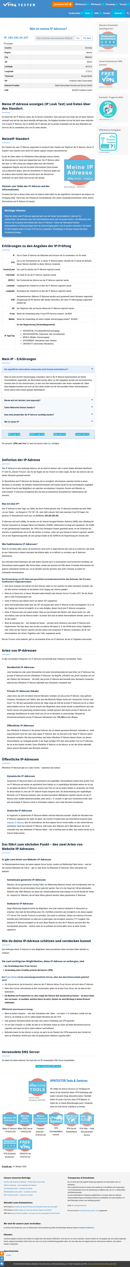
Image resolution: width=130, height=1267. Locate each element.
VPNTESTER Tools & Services (68, 1081)
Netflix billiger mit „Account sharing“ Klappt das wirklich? (33, 1210)
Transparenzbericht (80, 1205)
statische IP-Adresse (15, 822)
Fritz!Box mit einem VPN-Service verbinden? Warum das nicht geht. (36, 1207)
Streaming (110, 4)
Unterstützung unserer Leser (89, 1210)
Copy (78, 38)
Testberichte (74, 13)
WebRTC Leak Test (37, 434)
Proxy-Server (11, 977)
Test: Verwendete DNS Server (49, 1066)
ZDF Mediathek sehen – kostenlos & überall (18, 1188)
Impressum (91, 1264)
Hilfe (96, 13)
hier (49, 443)
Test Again (87, 38)
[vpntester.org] (19, 4)
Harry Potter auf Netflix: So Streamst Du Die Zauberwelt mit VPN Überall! (36, 1213)
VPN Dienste (80, 4)
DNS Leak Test (14, 434)
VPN (67, 1013)
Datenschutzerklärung (103, 1264)
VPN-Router (96, 4)
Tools (87, 13)
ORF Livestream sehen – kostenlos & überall (18, 1195)
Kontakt (106, 13)
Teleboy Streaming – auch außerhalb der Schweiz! (20, 1185)
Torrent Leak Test (82, 434)
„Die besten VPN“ (61, 4)
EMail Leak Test (59, 434)
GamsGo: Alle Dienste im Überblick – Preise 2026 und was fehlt (24, 1182)
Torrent (122, 4)
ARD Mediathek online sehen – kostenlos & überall (20, 1192)
